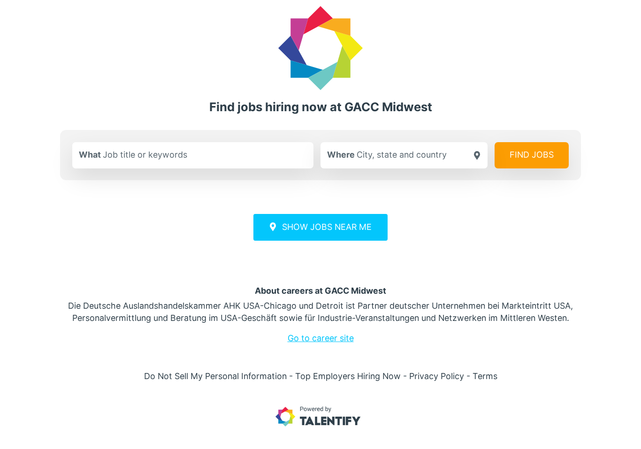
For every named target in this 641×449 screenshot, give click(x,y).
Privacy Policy (436, 376)
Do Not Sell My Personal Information (215, 376)
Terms (485, 376)
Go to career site (321, 338)
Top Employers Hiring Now (348, 376)
